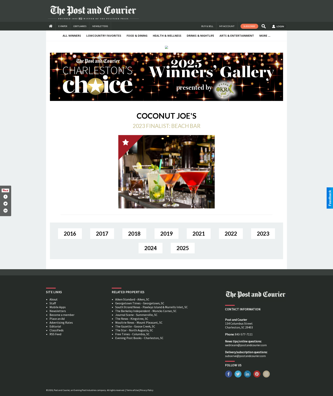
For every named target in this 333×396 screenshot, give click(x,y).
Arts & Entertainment (236, 35)
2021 (199, 233)
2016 (70, 233)
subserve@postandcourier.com (245, 356)
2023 (263, 233)
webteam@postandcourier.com (246, 345)
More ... (264, 35)
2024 (150, 248)
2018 (134, 233)
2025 (183, 248)
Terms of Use (132, 390)
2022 (231, 233)
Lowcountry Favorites (103, 35)
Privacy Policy (146, 390)
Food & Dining (137, 35)
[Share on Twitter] (5, 203)
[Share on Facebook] (5, 196)
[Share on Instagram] (5, 210)
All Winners (72, 35)
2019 (166, 233)
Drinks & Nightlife (200, 35)
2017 (102, 233)
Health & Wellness (167, 35)
